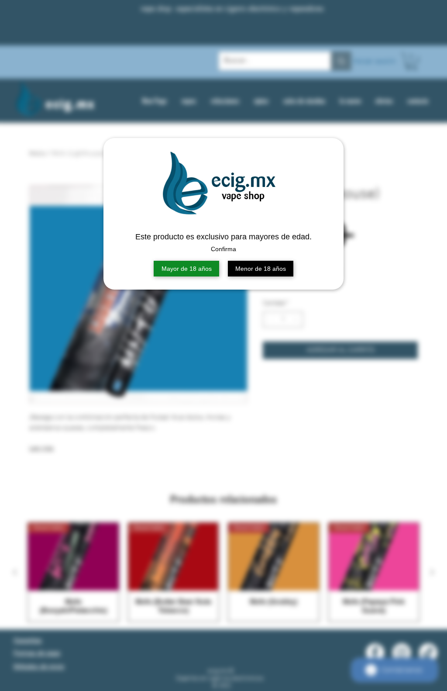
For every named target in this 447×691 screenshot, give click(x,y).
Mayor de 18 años (187, 268)
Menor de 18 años (260, 268)
